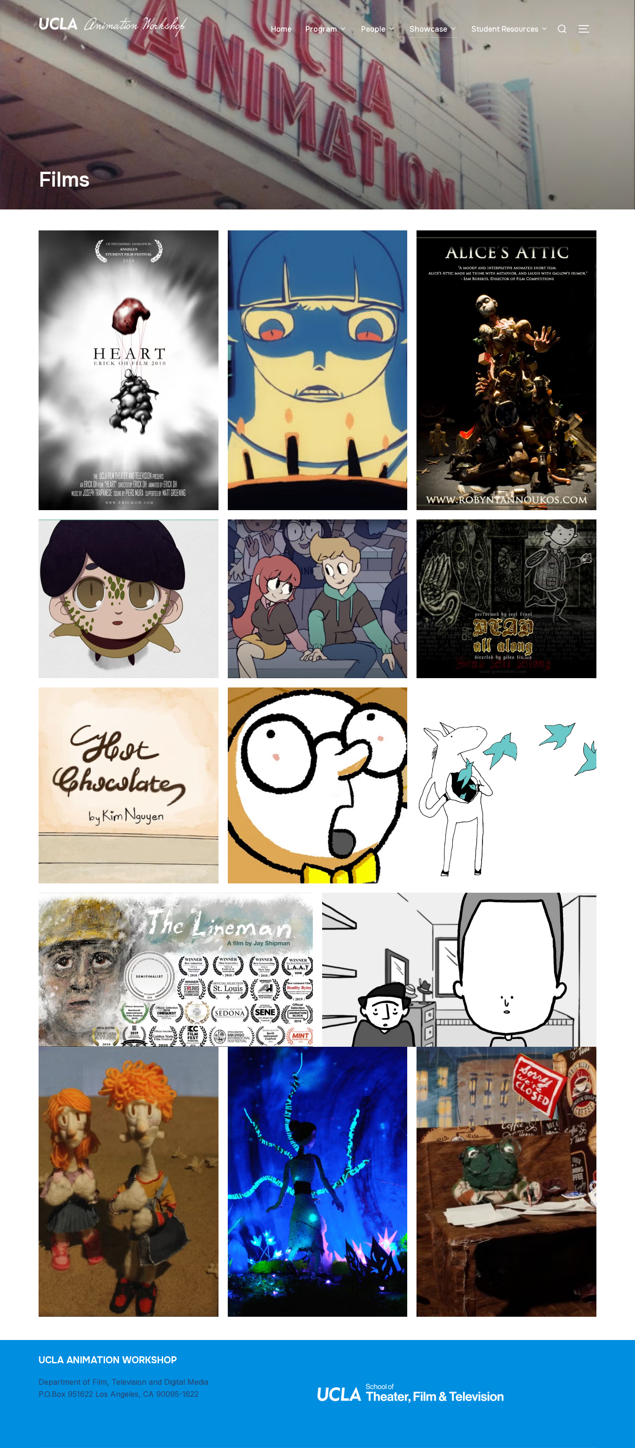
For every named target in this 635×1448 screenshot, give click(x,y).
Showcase (428, 29)
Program (321, 29)
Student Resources (504, 29)
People (373, 29)
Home (281, 29)
